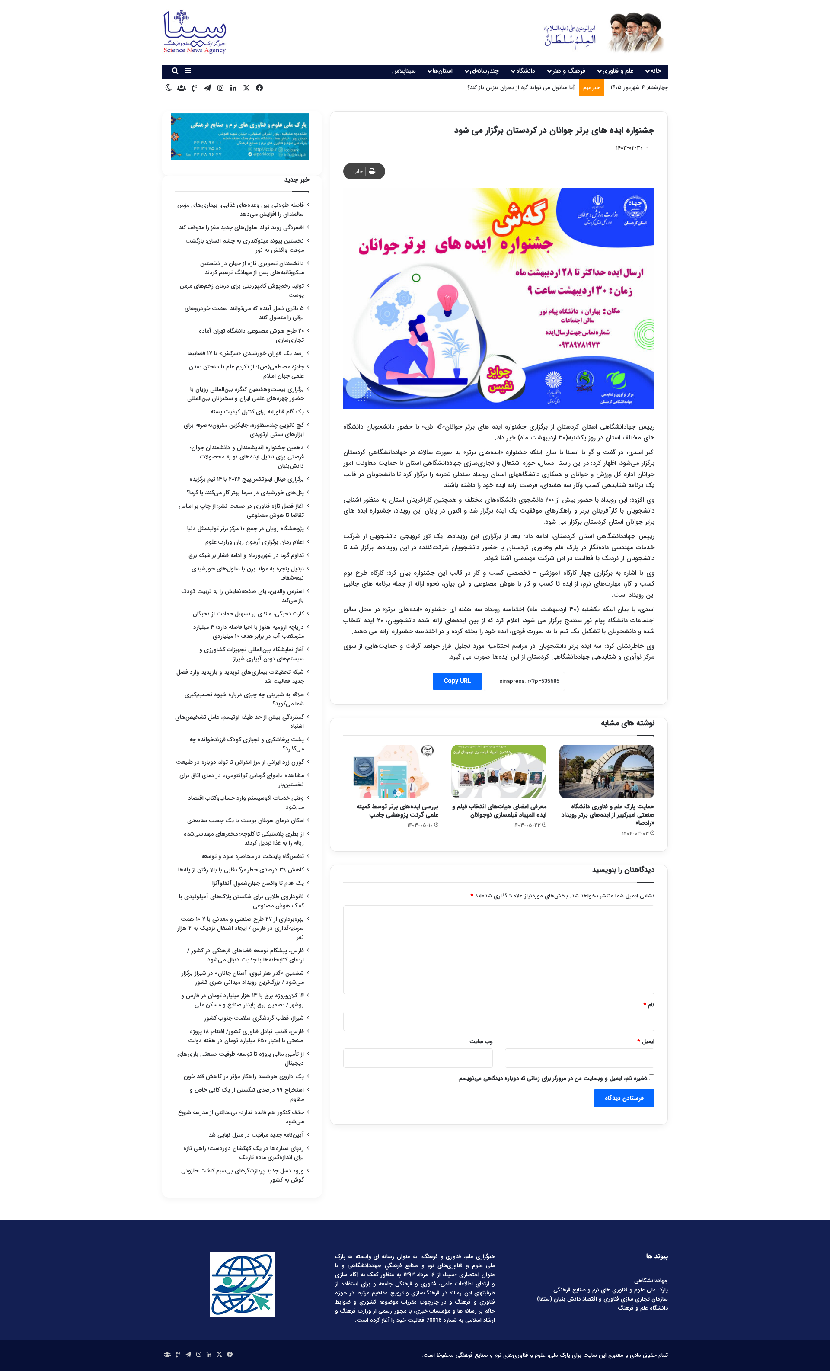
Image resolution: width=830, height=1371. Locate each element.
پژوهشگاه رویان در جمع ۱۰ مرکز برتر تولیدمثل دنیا (244, 528)
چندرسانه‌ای (484, 71)
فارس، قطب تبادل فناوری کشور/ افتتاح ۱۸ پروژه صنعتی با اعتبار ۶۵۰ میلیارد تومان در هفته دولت (246, 1036)
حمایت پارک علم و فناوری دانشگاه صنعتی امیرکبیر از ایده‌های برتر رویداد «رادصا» (608, 815)
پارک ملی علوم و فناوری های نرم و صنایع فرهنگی (610, 1289)
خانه (656, 71)
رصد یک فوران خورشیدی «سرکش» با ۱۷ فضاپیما (246, 353)
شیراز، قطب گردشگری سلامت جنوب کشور (254, 1018)
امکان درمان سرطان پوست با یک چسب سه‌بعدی (245, 820)
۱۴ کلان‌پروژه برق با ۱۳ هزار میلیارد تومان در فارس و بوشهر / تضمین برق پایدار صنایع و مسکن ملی (242, 1000)
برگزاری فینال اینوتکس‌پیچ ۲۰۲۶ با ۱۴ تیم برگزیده (246, 479)
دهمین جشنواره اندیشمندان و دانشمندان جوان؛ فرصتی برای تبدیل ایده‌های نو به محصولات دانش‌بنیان (247, 457)
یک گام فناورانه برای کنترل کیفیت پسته (257, 411)
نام (649, 1004)
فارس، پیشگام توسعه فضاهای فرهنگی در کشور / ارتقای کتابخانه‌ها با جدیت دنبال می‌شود (245, 955)
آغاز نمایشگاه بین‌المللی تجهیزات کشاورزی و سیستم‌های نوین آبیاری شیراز (251, 654)
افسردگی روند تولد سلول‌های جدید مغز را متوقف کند (241, 227)
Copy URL (457, 681)
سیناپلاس (404, 71)
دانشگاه (525, 71)
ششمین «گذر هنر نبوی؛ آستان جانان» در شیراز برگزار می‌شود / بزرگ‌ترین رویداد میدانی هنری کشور (243, 978)
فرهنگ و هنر (568, 71)
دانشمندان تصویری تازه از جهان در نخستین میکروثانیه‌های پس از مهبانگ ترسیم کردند (252, 268)
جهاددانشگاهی (651, 1280)
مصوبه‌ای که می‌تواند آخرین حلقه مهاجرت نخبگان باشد (511, 87)
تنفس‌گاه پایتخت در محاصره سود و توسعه (252, 856)
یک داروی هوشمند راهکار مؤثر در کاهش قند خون (244, 1076)
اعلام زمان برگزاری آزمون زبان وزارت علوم (254, 542)
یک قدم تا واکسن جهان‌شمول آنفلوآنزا (258, 883)
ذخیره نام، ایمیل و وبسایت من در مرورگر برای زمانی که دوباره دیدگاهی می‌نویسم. (552, 1078)
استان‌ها (443, 71)
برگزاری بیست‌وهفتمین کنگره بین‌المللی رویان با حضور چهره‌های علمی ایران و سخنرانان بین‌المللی (245, 394)
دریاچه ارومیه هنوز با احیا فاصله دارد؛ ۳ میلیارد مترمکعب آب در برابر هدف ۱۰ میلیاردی (248, 632)
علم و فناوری (618, 71)
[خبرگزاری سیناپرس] (597, 32)
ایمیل (646, 1041)
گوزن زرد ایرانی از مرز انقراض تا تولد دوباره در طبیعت (240, 762)
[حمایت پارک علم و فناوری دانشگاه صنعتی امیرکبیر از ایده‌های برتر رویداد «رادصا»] (606, 771)
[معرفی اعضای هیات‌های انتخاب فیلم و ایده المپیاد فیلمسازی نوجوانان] (498, 771)
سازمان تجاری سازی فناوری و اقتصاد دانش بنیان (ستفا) (602, 1299)
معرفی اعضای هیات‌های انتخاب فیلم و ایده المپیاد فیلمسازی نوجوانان (499, 811)
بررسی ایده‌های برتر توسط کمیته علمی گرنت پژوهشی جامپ (397, 811)
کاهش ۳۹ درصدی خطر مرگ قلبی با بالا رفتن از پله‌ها (241, 869)
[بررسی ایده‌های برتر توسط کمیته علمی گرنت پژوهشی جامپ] (390, 771)
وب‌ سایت (481, 1041)
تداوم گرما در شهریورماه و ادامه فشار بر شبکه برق (246, 555)
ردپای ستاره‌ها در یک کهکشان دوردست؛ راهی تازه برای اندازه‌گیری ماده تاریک (243, 1153)
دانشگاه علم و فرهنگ (643, 1308)
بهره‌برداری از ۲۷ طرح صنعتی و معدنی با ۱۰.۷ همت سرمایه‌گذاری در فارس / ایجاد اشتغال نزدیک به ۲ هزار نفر (240, 928)
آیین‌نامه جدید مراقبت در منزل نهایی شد (256, 1135)
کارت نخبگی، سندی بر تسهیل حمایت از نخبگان (248, 613)
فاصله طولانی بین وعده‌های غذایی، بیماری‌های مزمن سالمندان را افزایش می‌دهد (240, 210)
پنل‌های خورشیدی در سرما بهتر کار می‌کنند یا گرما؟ (245, 492)
